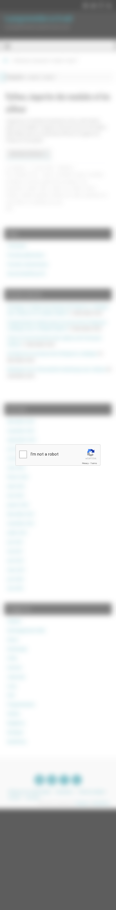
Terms (93, 463)
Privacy (85, 463)
